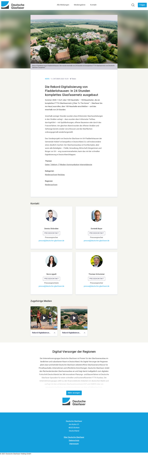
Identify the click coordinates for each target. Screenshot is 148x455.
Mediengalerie (79, 5)
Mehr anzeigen (74, 393)
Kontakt (93, 5)
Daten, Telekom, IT (52, 164)
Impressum (74, 443)
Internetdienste (86, 164)
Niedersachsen (51, 174)
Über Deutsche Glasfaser (74, 437)
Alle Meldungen (63, 5)
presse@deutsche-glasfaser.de (51, 240)
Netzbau (61, 174)
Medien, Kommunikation (69, 164)
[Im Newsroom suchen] (133, 5)
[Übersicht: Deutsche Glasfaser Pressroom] (12, 5)
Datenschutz (74, 440)
